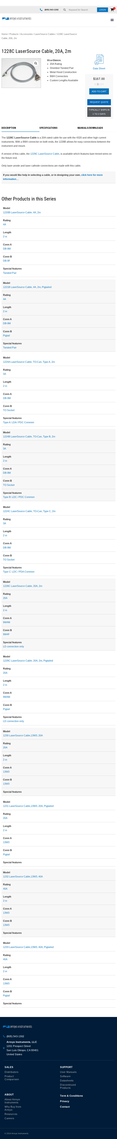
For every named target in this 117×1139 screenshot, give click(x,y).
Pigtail (6, 335)
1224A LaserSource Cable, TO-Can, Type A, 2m (29, 362)
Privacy (64, 1101)
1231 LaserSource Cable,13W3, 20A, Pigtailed (28, 806)
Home (5, 34)
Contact (65, 1106)
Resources (11, 1114)
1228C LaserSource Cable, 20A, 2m (22, 586)
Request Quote (99, 102)
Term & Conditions (71, 1096)
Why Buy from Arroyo (13, 1108)
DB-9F (6, 260)
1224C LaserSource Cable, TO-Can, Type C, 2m (29, 511)
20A (5, 598)
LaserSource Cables (45, 34)
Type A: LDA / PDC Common (18, 422)
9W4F (6, 634)
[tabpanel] (58, 157)
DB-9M (7, 248)
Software (65, 1076)
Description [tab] (9, 128)
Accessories (26, 34)
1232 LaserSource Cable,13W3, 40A (23, 876)
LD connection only (13, 646)
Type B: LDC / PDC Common (19, 497)
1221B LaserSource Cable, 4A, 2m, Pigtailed (27, 287)
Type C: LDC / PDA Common (18, 571)
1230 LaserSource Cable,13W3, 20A (23, 735)
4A (4, 224)
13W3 (6, 771)
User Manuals (68, 1072)
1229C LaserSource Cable (44, 154)
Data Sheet (99, 68)
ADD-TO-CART (99, 91)
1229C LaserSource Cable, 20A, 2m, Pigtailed (28, 660)
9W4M (6, 622)
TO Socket (8, 410)
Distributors (11, 1072)
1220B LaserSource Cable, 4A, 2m (22, 212)
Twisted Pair (9, 273)
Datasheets (67, 1080)
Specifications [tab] (48, 128)
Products (13, 34)
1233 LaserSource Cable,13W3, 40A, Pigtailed (28, 947)
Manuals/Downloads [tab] (90, 128)
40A (5, 888)
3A (4, 374)
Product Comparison (12, 1078)
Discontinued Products (68, 1086)
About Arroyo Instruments (12, 1101)
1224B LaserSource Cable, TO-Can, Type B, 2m (29, 436)
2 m (5, 236)
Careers (9, 1118)
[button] (102, 9)
